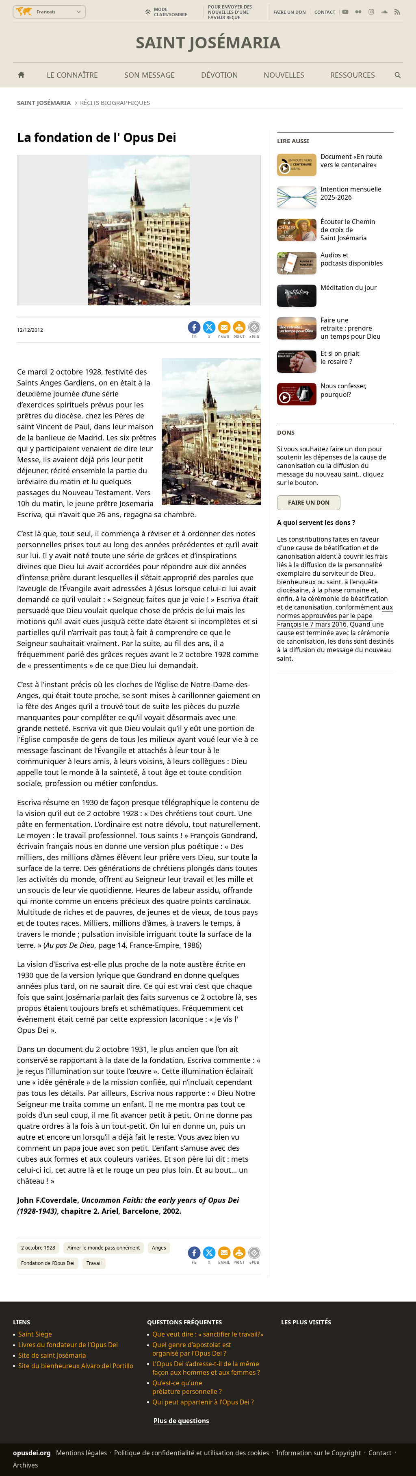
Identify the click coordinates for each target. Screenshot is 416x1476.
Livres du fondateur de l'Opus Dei (68, 1345)
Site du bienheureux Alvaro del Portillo (75, 1366)
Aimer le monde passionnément (103, 1247)
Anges (159, 1247)
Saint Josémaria (208, 42)
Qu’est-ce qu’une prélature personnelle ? (187, 1387)
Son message (149, 75)
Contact (324, 12)
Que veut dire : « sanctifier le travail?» (208, 1334)
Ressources (352, 75)
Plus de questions (181, 1420)
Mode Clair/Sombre (170, 12)
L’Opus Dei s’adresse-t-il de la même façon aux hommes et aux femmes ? (206, 1368)
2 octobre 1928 (38, 1247)
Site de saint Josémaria (52, 1355)
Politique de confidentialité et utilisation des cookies (191, 1452)
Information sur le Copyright (318, 1452)
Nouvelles (284, 75)
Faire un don (289, 12)
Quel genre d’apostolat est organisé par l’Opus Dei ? (191, 1349)
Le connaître (72, 75)
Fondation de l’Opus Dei (47, 1263)
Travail (94, 1263)
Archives (25, 1465)
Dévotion (219, 75)
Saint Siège (35, 1334)
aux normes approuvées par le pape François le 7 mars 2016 (335, 616)
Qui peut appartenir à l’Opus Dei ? (203, 1402)
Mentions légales (81, 1452)
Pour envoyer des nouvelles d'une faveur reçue (230, 12)
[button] (239, 330)
